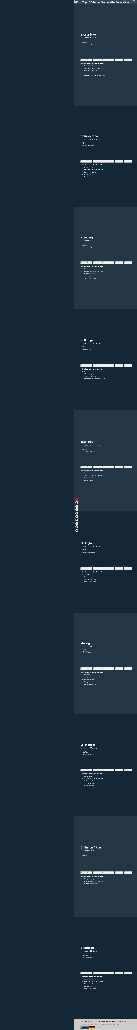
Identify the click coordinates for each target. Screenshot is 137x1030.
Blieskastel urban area (90, 986)
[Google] (89, 60)
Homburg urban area (90, 276)
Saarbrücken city (88, 66)
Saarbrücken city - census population (94, 68)
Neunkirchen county (89, 177)
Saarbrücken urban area (90, 73)
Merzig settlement (89, 679)
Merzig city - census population (92, 677)
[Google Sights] (128, 60)
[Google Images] (97, 60)
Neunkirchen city (88, 167)
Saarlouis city (87, 473)
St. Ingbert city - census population (93, 577)
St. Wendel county (89, 785)
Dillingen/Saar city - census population (94, 881)
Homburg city (88, 269)
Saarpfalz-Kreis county (90, 278)
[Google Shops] (119, 60)
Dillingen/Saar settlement (91, 883)
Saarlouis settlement (89, 477)
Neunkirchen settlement (90, 172)
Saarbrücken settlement (90, 70)
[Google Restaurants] (108, 60)
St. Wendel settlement (90, 781)
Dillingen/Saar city (89, 879)
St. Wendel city (88, 776)
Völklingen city (88, 371)
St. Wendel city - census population (93, 778)
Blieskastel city (88, 979)
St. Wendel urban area (90, 783)
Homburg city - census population (93, 271)
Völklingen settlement (90, 376)
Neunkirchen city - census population (94, 169)
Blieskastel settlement (90, 984)
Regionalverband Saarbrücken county (94, 75)
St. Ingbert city (88, 574)
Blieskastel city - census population (93, 981)
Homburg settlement (90, 273)
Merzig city (87, 674)
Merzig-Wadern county (90, 684)
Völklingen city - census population (93, 374)
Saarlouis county (88, 480)
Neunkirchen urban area (91, 174)
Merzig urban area (89, 682)
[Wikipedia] (83, 60)
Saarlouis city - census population (93, 475)
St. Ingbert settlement (90, 579)
